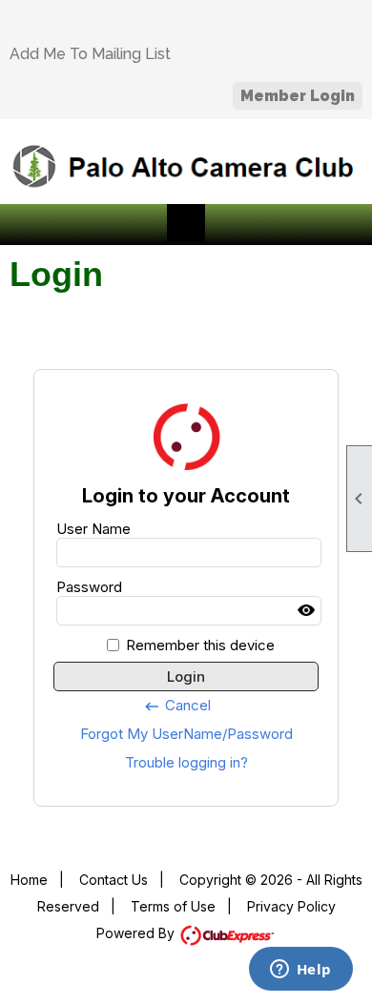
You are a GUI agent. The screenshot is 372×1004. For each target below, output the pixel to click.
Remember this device (200, 645)
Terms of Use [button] (173, 906)
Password (89, 587)
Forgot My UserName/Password (186, 734)
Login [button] (186, 676)
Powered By (137, 933)
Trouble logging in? (186, 762)
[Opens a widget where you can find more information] (300, 970)
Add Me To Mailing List (90, 54)
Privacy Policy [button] (291, 906)
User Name (93, 529)
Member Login (297, 96)
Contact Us (113, 879)
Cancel (177, 705)
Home (29, 879)
